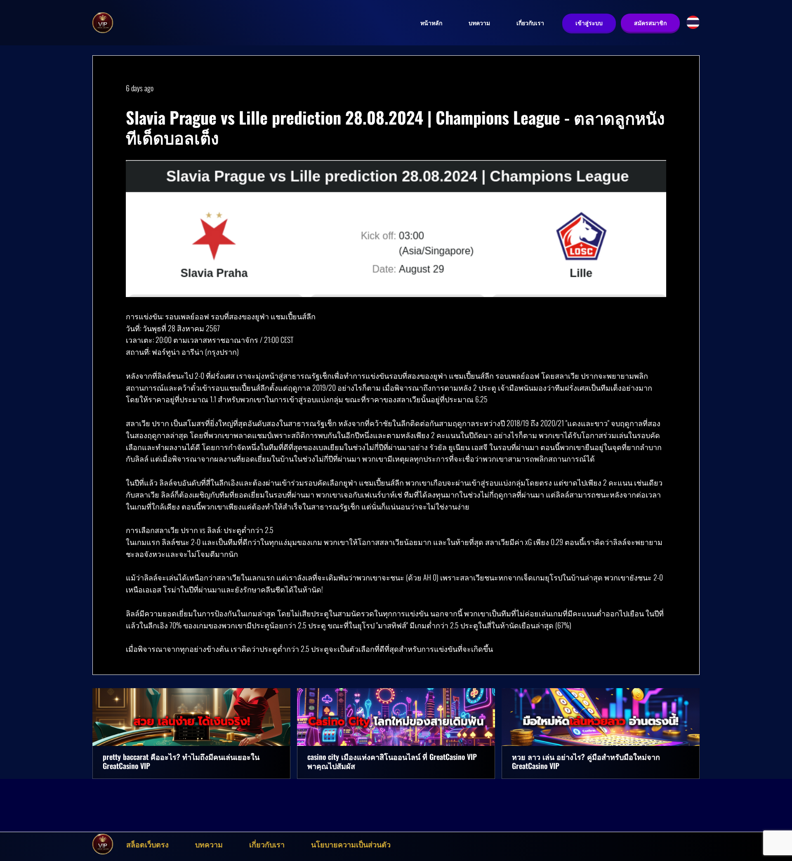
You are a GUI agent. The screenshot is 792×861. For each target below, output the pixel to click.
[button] (693, 22)
